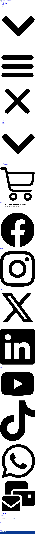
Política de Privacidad (3, 513)
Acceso (3, 122)
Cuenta (1, 530)
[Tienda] (0, 525)
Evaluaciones (2, 515)
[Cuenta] (0, 528)
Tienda (3, 4)
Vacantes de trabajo (6, 46)
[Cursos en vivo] (0, 522)
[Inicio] (0, 519)
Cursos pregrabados (4, 3)
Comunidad (3, 5)
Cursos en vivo (4, 2)
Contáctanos (5, 163)
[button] (17, 83)
